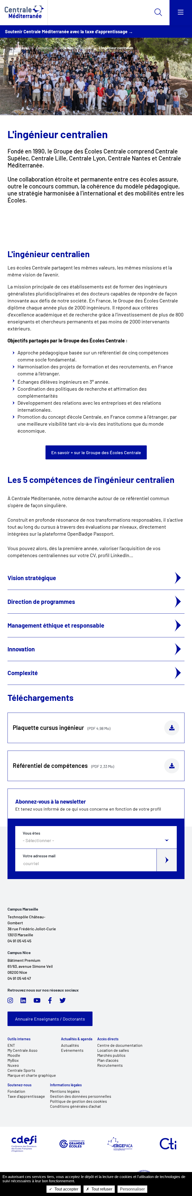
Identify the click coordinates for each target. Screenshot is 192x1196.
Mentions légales (65, 1091)
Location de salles (113, 1050)
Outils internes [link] (19, 1039)
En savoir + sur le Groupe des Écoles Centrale (96, 452)
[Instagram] (10, 1002)
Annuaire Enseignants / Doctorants (50, 1019)
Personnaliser (132, 1189)
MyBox (13, 1060)
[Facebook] (50, 1002)
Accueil (23, 48)
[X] (63, 1002)
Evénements (72, 1050)
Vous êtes (31, 833)
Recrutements (110, 1065)
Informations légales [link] (66, 1085)
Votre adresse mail (39, 856)
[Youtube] (37, 1002)
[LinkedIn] (23, 1002)
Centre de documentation (119, 1045)
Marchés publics (111, 1055)
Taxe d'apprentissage (26, 1096)
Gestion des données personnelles (80, 1096)
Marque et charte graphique (32, 1075)
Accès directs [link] (107, 1039)
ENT (11, 1045)
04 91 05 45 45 (19, 940)
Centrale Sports (21, 1070)
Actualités (70, 1045)
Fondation (16, 1091)
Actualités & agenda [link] (76, 1039)
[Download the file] (171, 727)
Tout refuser (101, 1189)
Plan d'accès (107, 1060)
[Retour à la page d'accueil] (23, 12)
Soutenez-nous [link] (20, 1085)
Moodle (14, 1055)
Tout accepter (66, 1189)
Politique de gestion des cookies (78, 1101)
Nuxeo (13, 1065)
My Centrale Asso (23, 1050)
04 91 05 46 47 (19, 978)
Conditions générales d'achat (75, 1106)
